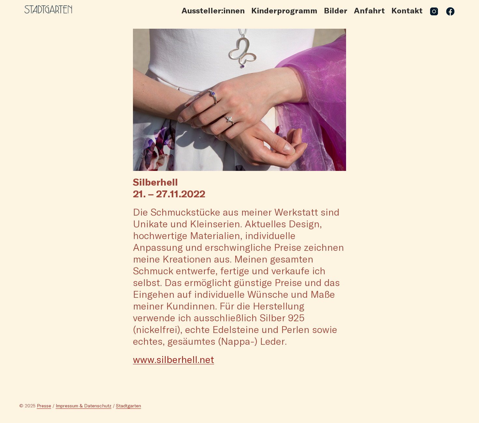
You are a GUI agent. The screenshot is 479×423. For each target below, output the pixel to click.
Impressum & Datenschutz (83, 406)
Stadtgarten (128, 406)
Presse (44, 406)
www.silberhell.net (173, 359)
